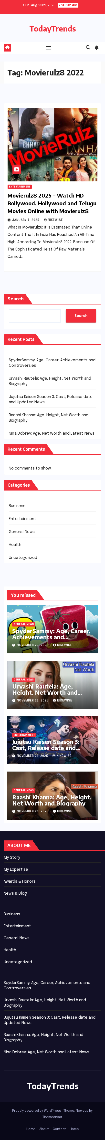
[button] (88, 48)
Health (15, 545)
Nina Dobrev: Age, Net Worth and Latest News (52, 433)
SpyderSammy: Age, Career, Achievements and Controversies (51, 637)
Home (30, 1129)
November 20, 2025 (33, 811)
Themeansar (52, 1117)
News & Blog (15, 893)
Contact (59, 1129)
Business (17, 506)
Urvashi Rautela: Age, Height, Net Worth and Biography (44, 692)
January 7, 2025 (26, 220)
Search (16, 299)
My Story (12, 858)
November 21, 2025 (33, 756)
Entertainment (19, 187)
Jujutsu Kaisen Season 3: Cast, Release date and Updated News (46, 747)
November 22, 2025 (33, 700)
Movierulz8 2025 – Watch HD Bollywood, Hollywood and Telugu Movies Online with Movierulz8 (52, 203)
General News (22, 532)
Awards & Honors (20, 881)
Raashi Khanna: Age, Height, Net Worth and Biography (52, 800)
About (44, 1129)
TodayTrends (52, 28)
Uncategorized (23, 558)
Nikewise (55, 220)
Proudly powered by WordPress (37, 1110)
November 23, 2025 (33, 645)
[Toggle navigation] (48, 48)
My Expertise (16, 870)
